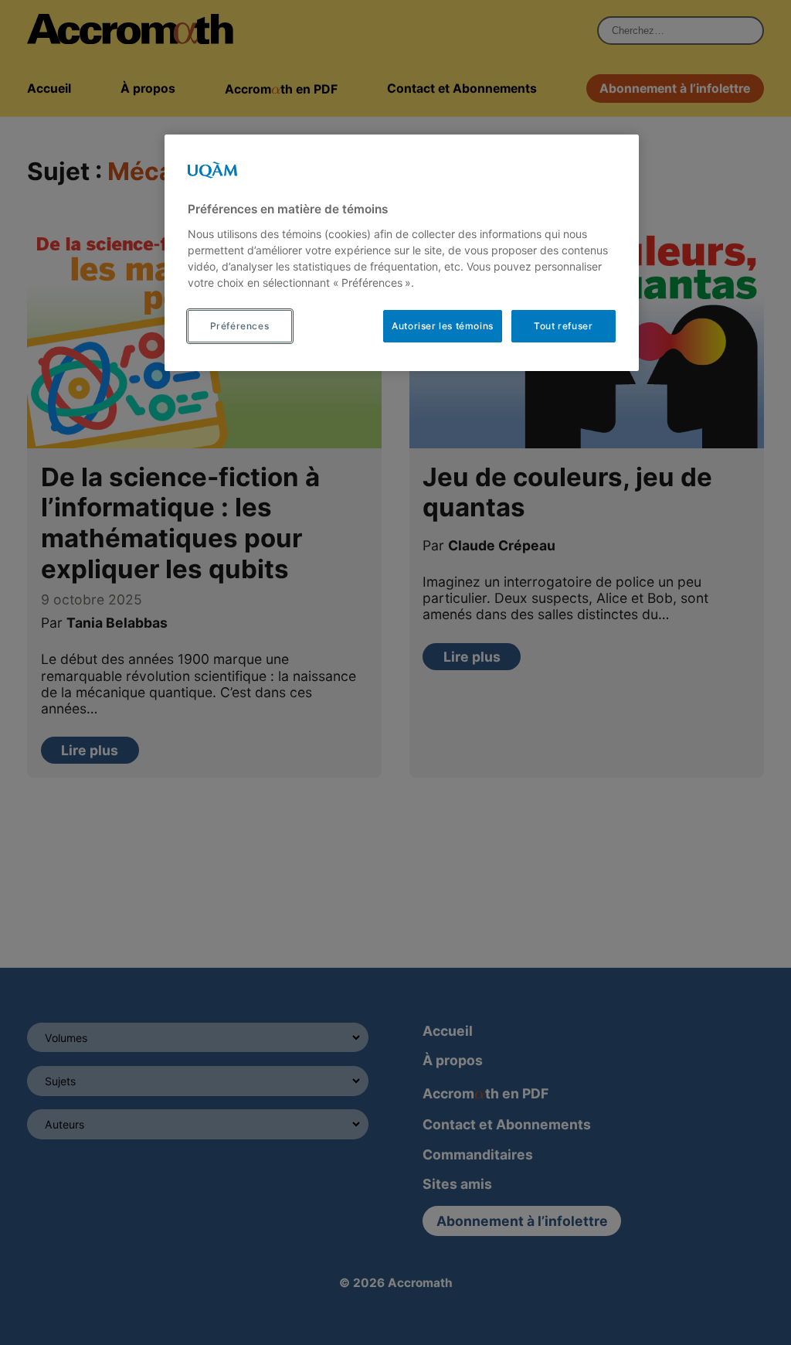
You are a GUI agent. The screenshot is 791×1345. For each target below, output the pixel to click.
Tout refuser (563, 326)
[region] (402, 252)
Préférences (240, 326)
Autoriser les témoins (443, 326)
